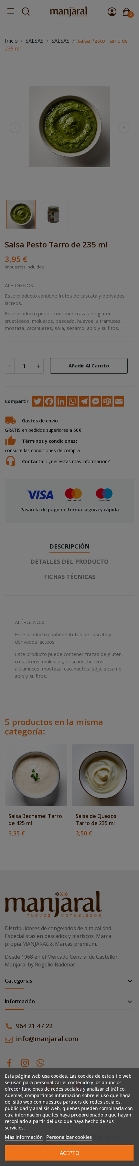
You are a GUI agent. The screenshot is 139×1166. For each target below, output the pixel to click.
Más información (24, 1137)
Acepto (70, 1153)
